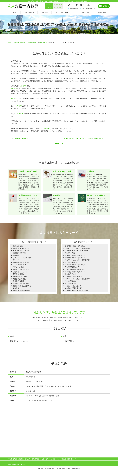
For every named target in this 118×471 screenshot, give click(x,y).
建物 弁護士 (17, 260)
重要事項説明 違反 (19, 279)
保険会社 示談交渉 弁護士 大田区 (76, 251)
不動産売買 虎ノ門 (71, 262)
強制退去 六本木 (70, 274)
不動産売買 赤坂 (70, 283)
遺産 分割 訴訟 (18, 246)
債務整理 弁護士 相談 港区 (74, 276)
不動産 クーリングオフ (21, 269)
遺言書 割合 (17, 288)
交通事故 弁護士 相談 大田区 (75, 255)
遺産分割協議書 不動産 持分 (75, 269)
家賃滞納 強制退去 (19, 281)
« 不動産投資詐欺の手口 (19, 138)
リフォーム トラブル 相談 (22, 258)
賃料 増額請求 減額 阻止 (21, 262)
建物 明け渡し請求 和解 (21, 283)
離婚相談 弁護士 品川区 (73, 288)
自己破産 (22, 86)
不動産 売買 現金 (19, 274)
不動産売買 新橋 (70, 281)
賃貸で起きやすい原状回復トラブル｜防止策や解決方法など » (85, 138)
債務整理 (47, 129)
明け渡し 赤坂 (70, 253)
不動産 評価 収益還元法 (21, 248)
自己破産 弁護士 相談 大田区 (75, 272)
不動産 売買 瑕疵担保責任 (22, 286)
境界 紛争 (16, 255)
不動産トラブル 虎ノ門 (73, 286)
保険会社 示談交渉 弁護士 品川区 (76, 290)
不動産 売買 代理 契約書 (21, 290)
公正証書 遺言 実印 (19, 265)
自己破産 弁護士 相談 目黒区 (75, 265)
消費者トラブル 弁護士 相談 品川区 (77, 248)
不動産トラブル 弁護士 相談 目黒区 (77, 260)
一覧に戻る (59, 143)
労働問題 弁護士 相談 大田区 (75, 258)
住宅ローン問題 (18, 267)
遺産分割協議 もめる (20, 276)
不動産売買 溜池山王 (72, 267)
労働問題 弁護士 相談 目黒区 (75, 246)
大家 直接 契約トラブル (21, 251)
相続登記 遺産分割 (19, 253)
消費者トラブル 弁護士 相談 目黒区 (77, 279)
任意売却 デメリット (20, 272)
